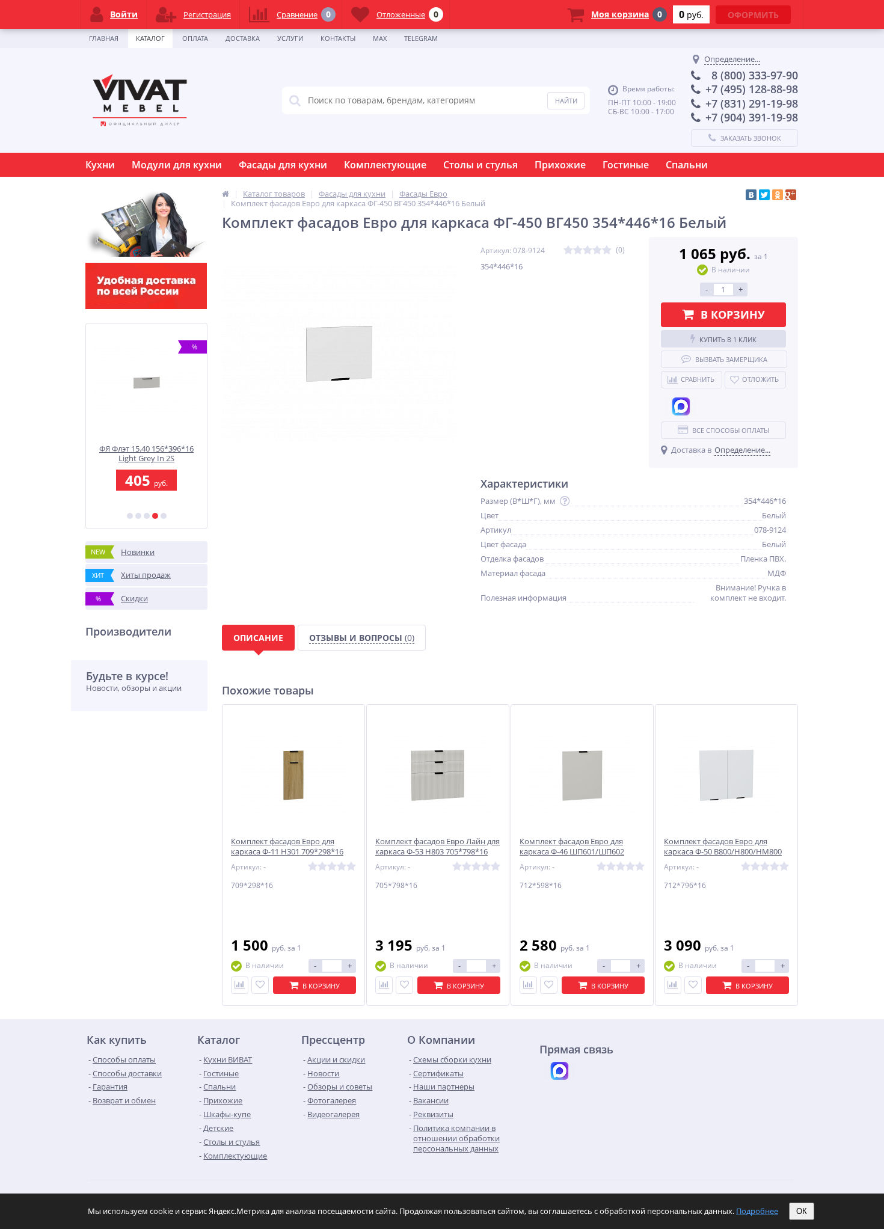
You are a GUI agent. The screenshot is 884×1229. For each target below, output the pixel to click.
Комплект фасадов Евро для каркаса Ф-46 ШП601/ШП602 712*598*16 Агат (572, 851)
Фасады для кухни (283, 164)
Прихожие (560, 164)
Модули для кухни (177, 164)
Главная (103, 38)
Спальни (687, 164)
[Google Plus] (790, 194)
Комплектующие (385, 164)
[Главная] (225, 193)
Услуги (290, 38)
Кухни (100, 164)
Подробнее (757, 1211)
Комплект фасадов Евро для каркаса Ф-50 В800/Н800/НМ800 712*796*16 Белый (723, 851)
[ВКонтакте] (751, 194)
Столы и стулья (480, 164)
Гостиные (626, 164)
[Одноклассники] (777, 194)
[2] (138, 516)
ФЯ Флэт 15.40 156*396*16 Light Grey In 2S (146, 454)
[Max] (681, 406)
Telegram (421, 38)
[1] (130, 516)
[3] (147, 516)
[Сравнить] (239, 985)
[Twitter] (764, 194)
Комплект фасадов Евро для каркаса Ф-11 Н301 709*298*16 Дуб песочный (287, 851)
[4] (155, 516)
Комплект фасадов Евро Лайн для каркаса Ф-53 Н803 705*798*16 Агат (437, 851)
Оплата (195, 38)
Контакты (338, 38)
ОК (801, 1211)
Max (380, 38)
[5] (164, 516)
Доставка (243, 38)
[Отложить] (260, 985)
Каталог (150, 38)
